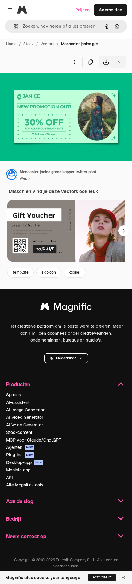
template (21, 272)
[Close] (123, 577)
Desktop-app (24, 462)
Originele (40, 82)
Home (11, 44)
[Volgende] (124, 231)
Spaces (13, 395)
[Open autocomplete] (13, 26)
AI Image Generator (25, 410)
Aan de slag (19, 501)
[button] (66, 358)
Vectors (47, 44)
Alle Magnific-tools (24, 485)
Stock (28, 44)
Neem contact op (26, 536)
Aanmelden (110, 10)
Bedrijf (13, 518)
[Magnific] (66, 308)
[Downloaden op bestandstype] (120, 62)
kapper (75, 272)
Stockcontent (19, 432)
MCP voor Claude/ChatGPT (33, 440)
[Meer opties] (74, 62)
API (9, 477)
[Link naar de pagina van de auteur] (11, 175)
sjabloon (48, 272)
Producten (18, 384)
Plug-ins (19, 455)
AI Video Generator (24, 417)
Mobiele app (18, 470)
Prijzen (82, 10)
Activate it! (102, 577)
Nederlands (66, 358)
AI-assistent (17, 402)
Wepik (25, 178)
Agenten (19, 447)
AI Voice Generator (24, 425)
